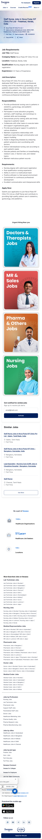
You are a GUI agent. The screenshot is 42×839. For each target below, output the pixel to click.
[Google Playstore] (8, 805)
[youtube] (13, 822)
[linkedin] (24, 822)
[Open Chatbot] (14, 791)
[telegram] (18, 822)
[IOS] (8, 811)
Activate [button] (21, 415)
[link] (5, 2)
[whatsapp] (7, 822)
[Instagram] (29, 822)
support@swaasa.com (20, 796)
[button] (36, 2)
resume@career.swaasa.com (20, 793)
